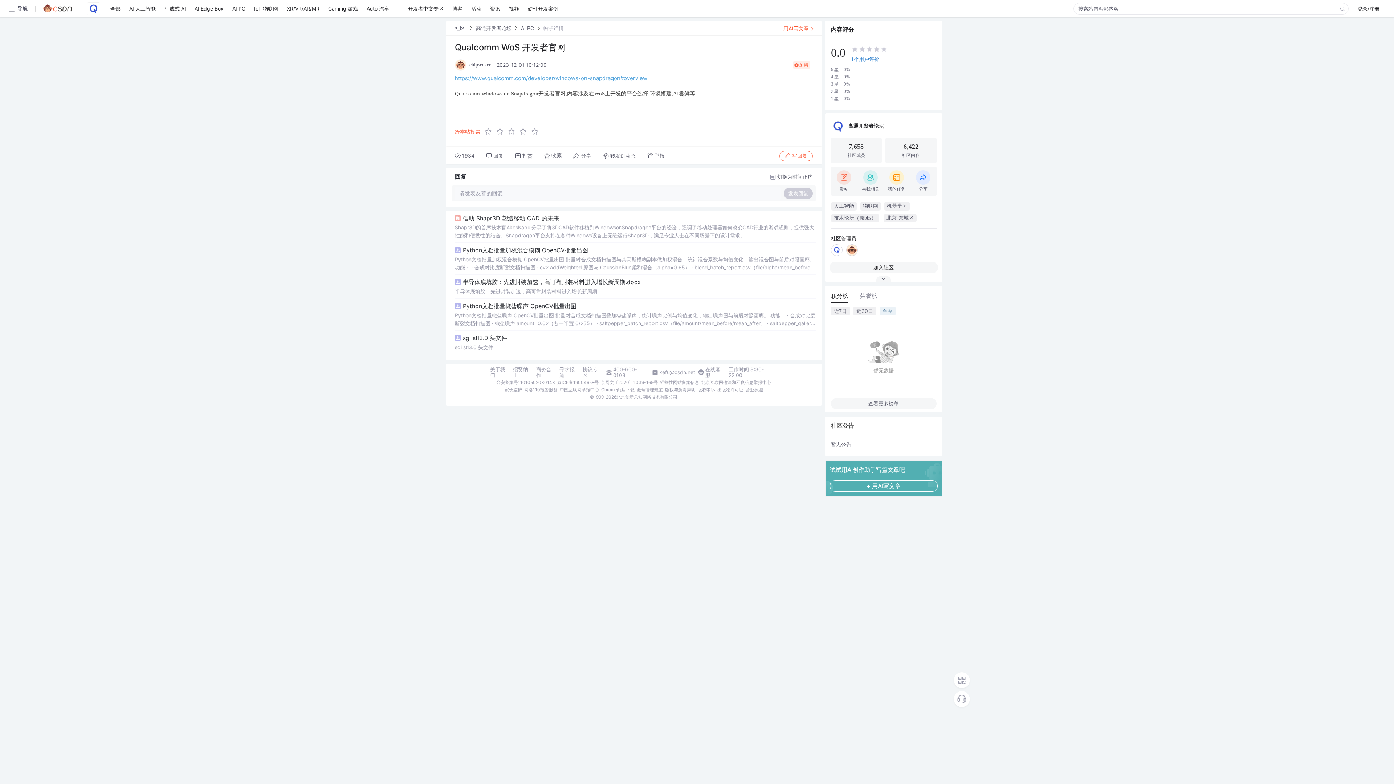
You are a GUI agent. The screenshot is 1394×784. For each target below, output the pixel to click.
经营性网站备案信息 (679, 382)
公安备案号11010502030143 (525, 382)
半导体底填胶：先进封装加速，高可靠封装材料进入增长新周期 (526, 291)
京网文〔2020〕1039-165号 (629, 382)
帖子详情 (553, 28)
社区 (460, 28)
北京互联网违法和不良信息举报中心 (736, 382)
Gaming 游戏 (343, 8)
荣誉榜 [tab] (868, 295)
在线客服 (713, 372)
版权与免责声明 (680, 389)
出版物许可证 (730, 389)
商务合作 (543, 372)
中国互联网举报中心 (579, 389)
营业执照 (754, 389)
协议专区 (590, 372)
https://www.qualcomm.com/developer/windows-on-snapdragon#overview (551, 78)
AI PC (527, 28)
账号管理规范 (650, 389)
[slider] (514, 131)
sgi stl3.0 (485, 338)
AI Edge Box (209, 8)
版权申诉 (706, 389)
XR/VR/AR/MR (303, 8)
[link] (460, 28)
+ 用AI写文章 (884, 486)
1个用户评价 (865, 59)
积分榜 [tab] (839, 295)
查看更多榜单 (883, 403)
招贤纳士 (520, 372)
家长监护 (513, 389)
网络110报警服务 (541, 389)
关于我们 (497, 372)
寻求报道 (567, 372)
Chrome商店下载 (618, 389)
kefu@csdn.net (677, 372)
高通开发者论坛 (493, 28)
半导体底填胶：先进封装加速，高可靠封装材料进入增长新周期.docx (552, 282)
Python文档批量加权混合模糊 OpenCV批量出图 (525, 250)
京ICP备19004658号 (578, 382)
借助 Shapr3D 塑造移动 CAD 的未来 (511, 218)
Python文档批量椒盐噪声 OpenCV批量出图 (519, 306)
